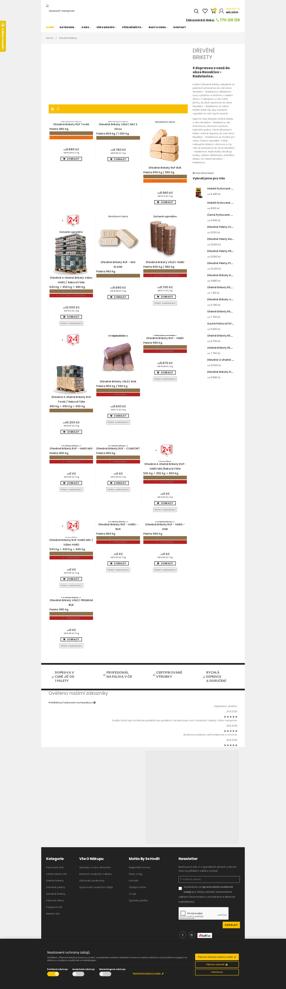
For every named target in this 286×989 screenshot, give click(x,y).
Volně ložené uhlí (56, 874)
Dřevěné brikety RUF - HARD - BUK (117, 529)
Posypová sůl (54, 907)
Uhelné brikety (55, 880)
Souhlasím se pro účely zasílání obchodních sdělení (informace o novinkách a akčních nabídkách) (207, 894)
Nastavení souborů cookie (147, 973)
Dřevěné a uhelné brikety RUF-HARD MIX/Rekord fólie (164, 468)
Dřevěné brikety (56, 894)
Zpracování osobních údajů (96, 887)
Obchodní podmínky (92, 880)
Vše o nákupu (105, 27)
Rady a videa (157, 27)
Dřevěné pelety (55, 887)
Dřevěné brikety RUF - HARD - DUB (164, 529)
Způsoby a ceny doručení (95, 867)
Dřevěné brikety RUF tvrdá (69, 126)
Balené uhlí (53, 913)
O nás (85, 27)
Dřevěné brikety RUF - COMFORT (118, 451)
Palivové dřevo (55, 900)
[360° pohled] (192, 797)
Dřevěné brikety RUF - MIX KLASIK (116, 266)
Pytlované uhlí (55, 867)
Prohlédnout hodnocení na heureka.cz (71, 702)
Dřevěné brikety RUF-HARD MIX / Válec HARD (71, 544)
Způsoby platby (138, 900)
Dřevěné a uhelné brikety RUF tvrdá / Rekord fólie (70, 401)
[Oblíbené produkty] (205, 12)
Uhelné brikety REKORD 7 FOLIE (234, 311)
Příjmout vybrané (215, 964)
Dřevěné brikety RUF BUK (162, 170)
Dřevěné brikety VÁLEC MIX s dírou (116, 129)
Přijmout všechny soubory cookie (215, 957)
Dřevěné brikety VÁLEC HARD (163, 264)
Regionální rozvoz (139, 867)
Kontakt (179, 27)
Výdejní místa (132, 27)
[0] (213, 12)
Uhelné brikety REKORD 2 (230, 336)
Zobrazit (73, 159)
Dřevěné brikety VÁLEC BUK (116, 384)
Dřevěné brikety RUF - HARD (163, 340)
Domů (50, 27)
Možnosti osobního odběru (95, 874)
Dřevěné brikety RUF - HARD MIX (71, 451)
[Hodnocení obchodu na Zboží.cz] (205, 935)
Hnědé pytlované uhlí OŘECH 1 (234, 203)
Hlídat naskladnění (71, 323)
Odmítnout (217, 972)
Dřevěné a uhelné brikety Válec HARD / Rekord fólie (71, 282)
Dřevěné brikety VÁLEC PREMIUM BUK (71, 604)
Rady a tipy (136, 874)
